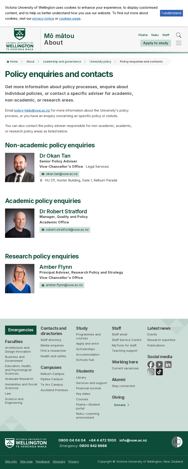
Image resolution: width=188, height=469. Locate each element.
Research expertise (161, 340)
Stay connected (123, 386)
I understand (171, 13)
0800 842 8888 (93, 446)
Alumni (118, 379)
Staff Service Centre (126, 340)
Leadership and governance (62, 61)
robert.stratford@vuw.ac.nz (67, 230)
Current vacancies (125, 368)
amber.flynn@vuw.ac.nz (64, 285)
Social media (159, 356)
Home (14, 61)
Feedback (43, 461)
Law (8, 393)
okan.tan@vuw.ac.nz (62, 174)
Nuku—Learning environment (87, 415)
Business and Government (15, 358)
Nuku (155, 35)
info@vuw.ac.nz (133, 440)
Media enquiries (52, 345)
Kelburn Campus (52, 374)
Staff (165, 35)
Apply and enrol (87, 343)
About (30, 61)
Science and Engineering (14, 400)
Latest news (159, 328)
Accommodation (88, 354)
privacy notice (43, 18)
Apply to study (155, 43)
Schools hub (85, 360)
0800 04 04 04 (72, 440)
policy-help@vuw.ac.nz (32, 110)
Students (85, 371)
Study (82, 328)
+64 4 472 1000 (102, 440)
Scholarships (85, 349)
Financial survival (88, 388)
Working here (125, 361)
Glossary (59, 461)
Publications (156, 345)
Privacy (73, 461)
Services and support (91, 383)
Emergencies (20, 329)
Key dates (83, 393)
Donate (119, 405)
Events (152, 334)
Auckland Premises (54, 390)
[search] (178, 35)
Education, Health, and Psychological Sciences (18, 369)
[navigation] (178, 43)
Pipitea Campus (52, 379)
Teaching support (124, 350)
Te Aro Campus (52, 384)
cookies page (69, 18)
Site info (11, 461)
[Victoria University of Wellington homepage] (19, 39)
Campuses (51, 367)
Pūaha (143, 35)
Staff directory (51, 340)
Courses (82, 399)
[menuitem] (11, 461)
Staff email (119, 334)
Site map (26, 461)
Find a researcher (53, 350)
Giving (118, 397)
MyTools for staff (124, 345)
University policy (100, 61)
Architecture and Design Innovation (18, 349)
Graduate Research (19, 379)
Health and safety (53, 356)
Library (81, 377)
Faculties (13, 341)
